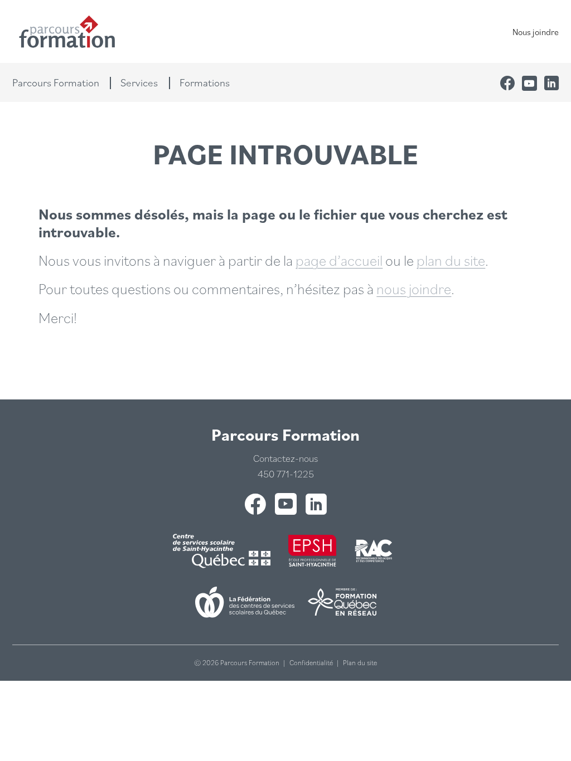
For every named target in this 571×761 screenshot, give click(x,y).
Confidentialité (311, 662)
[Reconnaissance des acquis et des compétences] (374, 551)
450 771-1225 (286, 473)
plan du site (451, 260)
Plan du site (360, 662)
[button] (61, 82)
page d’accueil (339, 260)
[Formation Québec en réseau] (342, 602)
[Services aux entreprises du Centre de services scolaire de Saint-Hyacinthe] (312, 551)
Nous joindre (535, 31)
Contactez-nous (285, 458)
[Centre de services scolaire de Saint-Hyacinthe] (224, 551)
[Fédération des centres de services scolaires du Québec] (244, 602)
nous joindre (413, 288)
